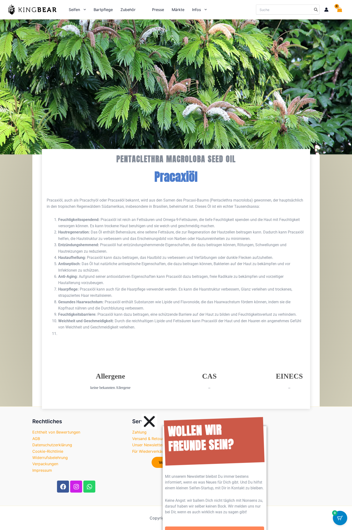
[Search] (315, 9)
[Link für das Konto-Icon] (326, 9)
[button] (83, 10)
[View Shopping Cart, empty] (338, 10)
